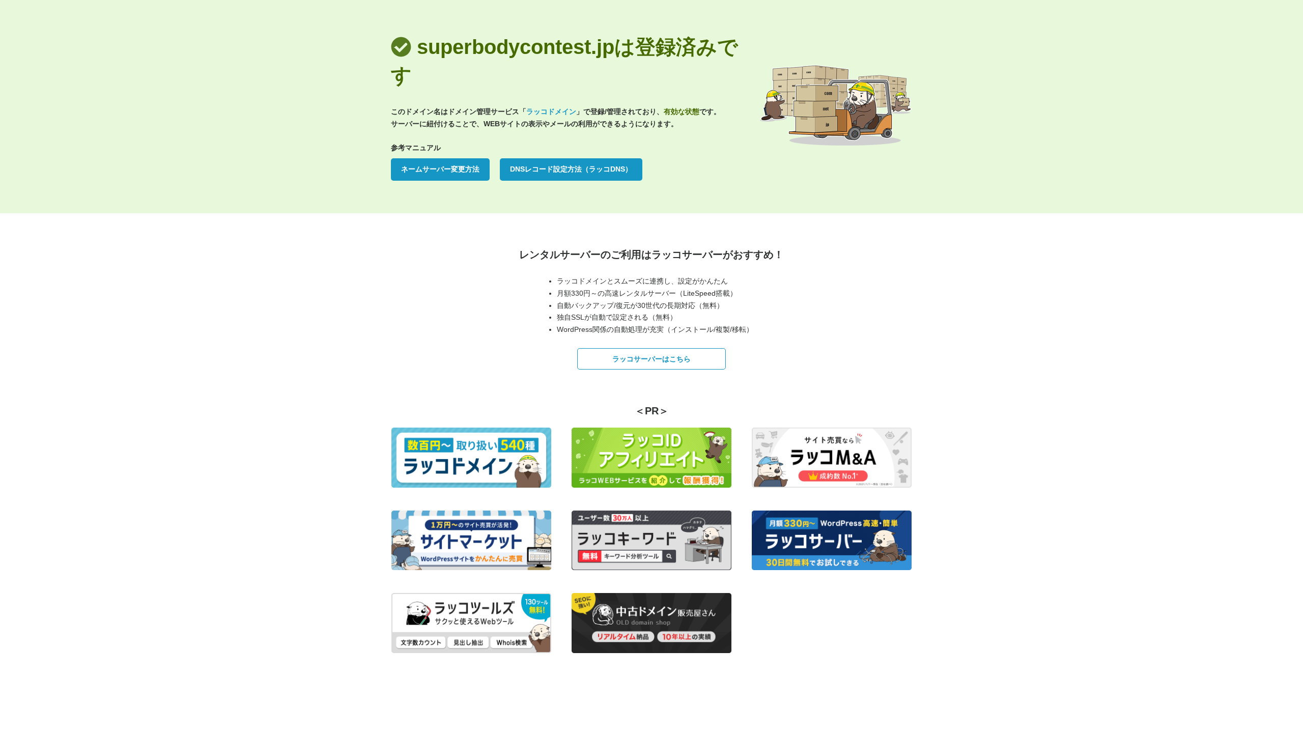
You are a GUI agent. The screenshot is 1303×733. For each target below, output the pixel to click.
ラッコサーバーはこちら (651, 359)
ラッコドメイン (551, 111)
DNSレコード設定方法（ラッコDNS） (571, 169)
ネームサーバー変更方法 (440, 169)
